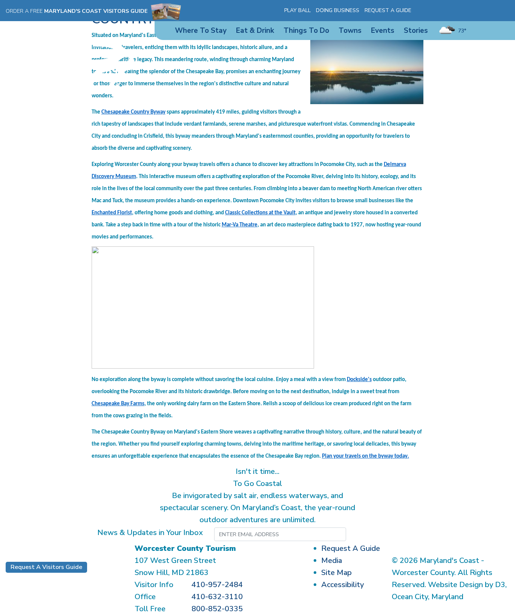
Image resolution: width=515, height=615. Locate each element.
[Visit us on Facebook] (429, 10)
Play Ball (297, 10)
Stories (416, 30)
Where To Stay (201, 30)
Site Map (336, 572)
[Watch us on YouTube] (450, 10)
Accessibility (342, 585)
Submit (383, 534)
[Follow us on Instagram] (439, 10)
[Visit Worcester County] (70, 73)
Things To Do (306, 30)
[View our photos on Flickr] (461, 10)
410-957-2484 (217, 585)
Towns (350, 30)
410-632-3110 (217, 597)
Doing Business (337, 10)
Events (382, 30)
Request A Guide (388, 10)
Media (331, 560)
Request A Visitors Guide (46, 567)
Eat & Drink (255, 30)
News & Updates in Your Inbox (150, 532)
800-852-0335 (217, 609)
